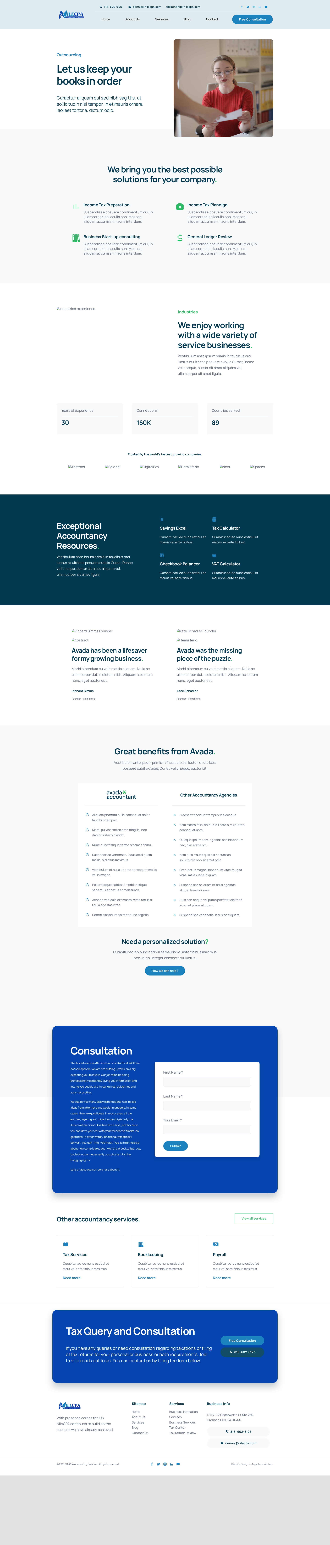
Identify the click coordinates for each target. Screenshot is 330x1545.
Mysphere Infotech (262, 1464)
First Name (173, 1072)
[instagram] (254, 7)
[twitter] (248, 7)
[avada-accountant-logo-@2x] (71, 9)
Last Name (173, 1096)
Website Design (239, 1464)
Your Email (172, 1120)
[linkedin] (260, 7)
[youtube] (266, 7)
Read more (72, 1277)
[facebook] (242, 7)
